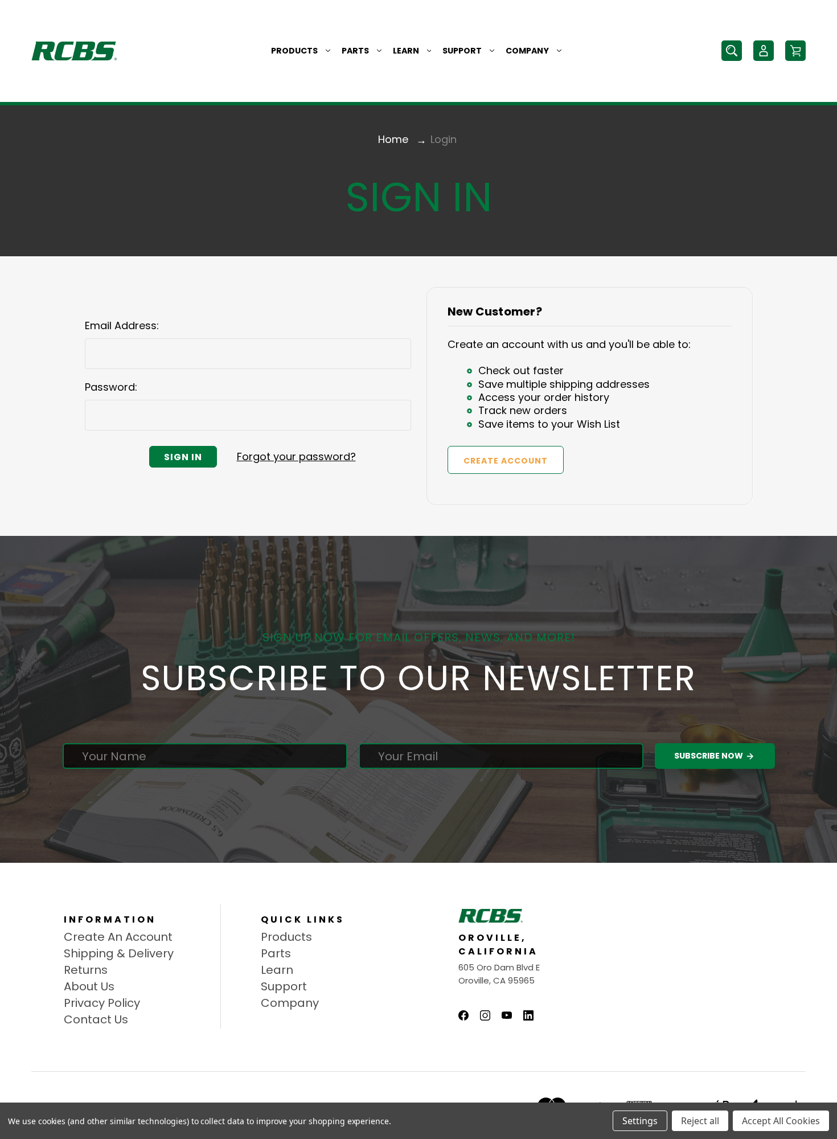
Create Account (505, 460)
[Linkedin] (528, 1015)
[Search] (731, 50)
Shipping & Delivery (119, 953)
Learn (406, 50)
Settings (640, 1121)
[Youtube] (507, 1015)
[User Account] (763, 50)
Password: (111, 387)
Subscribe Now (709, 755)
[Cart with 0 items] (795, 50)
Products (294, 50)
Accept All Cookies (781, 1121)
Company (527, 50)
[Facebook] (463, 1015)
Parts (355, 50)
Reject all (700, 1121)
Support (462, 50)
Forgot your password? (296, 456)
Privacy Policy (102, 1003)
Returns (86, 970)
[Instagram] (485, 1015)
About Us (89, 986)
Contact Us (96, 1019)
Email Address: (122, 325)
